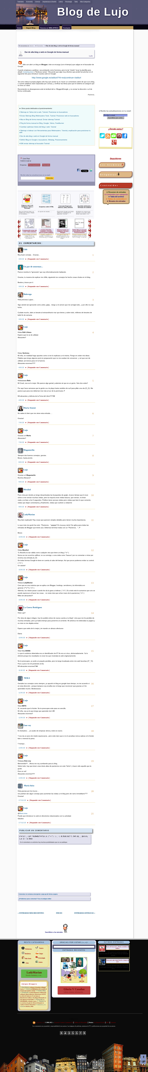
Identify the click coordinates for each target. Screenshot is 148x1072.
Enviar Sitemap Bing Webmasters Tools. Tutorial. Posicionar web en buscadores (49, 116)
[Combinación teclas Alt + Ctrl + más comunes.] (29, 227)
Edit (25, 249)
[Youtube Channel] (119, 138)
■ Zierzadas (30, 999)
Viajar (41, 954)
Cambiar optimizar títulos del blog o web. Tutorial (38, 127)
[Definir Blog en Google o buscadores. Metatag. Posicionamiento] (79, 227)
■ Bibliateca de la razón (38, 989)
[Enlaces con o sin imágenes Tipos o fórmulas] (27, 203)
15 (92, 651)
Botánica (28, 954)
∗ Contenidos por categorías (116, 194)
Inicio (32, 46)
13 (92, 582)
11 (92, 520)
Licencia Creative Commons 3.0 (63, 1022)
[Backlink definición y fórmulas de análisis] (84, 203)
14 (92, 613)
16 (92, 683)
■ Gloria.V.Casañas (35, 987)
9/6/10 (22, 482)
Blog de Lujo (91, 11)
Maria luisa (29, 785)
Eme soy (27, 725)
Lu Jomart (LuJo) (99, 1022)
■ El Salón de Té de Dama (31, 996)
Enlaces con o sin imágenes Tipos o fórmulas (27, 207)
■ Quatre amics (32, 1001)
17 (92, 706)
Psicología (68, 2)
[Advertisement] (75, 34)
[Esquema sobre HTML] (46, 203)
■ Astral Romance (34, 992)
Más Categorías (85, 2)
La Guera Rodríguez (32, 607)
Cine (27, 963)
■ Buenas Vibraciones (35, 994)
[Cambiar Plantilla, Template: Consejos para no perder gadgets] (46, 227)
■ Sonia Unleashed (30, 1004)
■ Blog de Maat (24, 994)
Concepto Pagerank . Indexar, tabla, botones (65, 206)
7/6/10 (22, 422)
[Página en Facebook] (124, 138)
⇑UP (143, 1059)
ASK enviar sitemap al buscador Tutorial (34, 143)
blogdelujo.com (40, 1022)
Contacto (113, 1022)
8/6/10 (22, 462)
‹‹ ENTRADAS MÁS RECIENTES (31, 913)
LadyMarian (29, 514)
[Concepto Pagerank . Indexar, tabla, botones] (65, 203)
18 (92, 730)
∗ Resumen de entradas (116, 192)
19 (92, 761)
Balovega (27, 294)
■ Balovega (43, 992)
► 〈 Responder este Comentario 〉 (37, 259)
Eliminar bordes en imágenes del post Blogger (63, 231)
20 (92, 791)
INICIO (59, 913)
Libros (61, 2)
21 (92, 813)
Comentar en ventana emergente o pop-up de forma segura (38, 894)
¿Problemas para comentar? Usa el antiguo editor (35, 899)
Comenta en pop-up (25, 160)
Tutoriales (20, 2)
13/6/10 (22, 748)
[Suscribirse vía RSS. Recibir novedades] (108, 136)
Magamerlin (28, 450)
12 (92, 550)
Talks (76, 2)
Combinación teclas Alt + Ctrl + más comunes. (29, 231)
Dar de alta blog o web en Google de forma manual (47, 52)
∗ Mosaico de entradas (116, 201)
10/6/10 (22, 537)
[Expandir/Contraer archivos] (122, 165)
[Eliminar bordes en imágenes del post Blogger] (63, 227)
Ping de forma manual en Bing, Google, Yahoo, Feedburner (42, 123)
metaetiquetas (28, 72)
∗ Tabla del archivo (116, 197)
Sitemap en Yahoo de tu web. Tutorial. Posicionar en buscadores (44, 112)
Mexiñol (27, 489)
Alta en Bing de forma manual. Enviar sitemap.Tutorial (40, 119)
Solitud (74, 1029)
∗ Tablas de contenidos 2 (116, 199)
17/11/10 (23, 800)
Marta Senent (29, 408)
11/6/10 (22, 670)
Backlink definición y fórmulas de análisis (84, 206)
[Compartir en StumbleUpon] (91, 171)
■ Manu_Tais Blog (33, 997)
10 (92, 495)
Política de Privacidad (80, 1022)
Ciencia (37, 2)
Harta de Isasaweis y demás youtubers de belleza (117, 947)
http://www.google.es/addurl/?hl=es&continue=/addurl (56, 78)
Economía (29, 2)
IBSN (107, 1022)
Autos (41, 962)
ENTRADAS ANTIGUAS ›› (84, 913)
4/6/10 (22, 367)
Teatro (41, 948)
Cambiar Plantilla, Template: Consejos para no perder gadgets (46, 231)
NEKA (27, 678)
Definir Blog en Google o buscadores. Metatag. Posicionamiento (43, 140)
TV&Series (28, 949)
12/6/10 (22, 693)
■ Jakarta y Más (28, 1006)
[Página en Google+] (114, 144)
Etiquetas (110, 174)
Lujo (25, 327)
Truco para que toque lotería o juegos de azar (117, 960)
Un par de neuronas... (33, 266)
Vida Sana (28, 958)
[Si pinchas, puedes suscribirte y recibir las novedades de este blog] (34, 1022)
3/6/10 (22, 259)
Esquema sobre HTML (46, 207)
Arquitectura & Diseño (49, 2)
